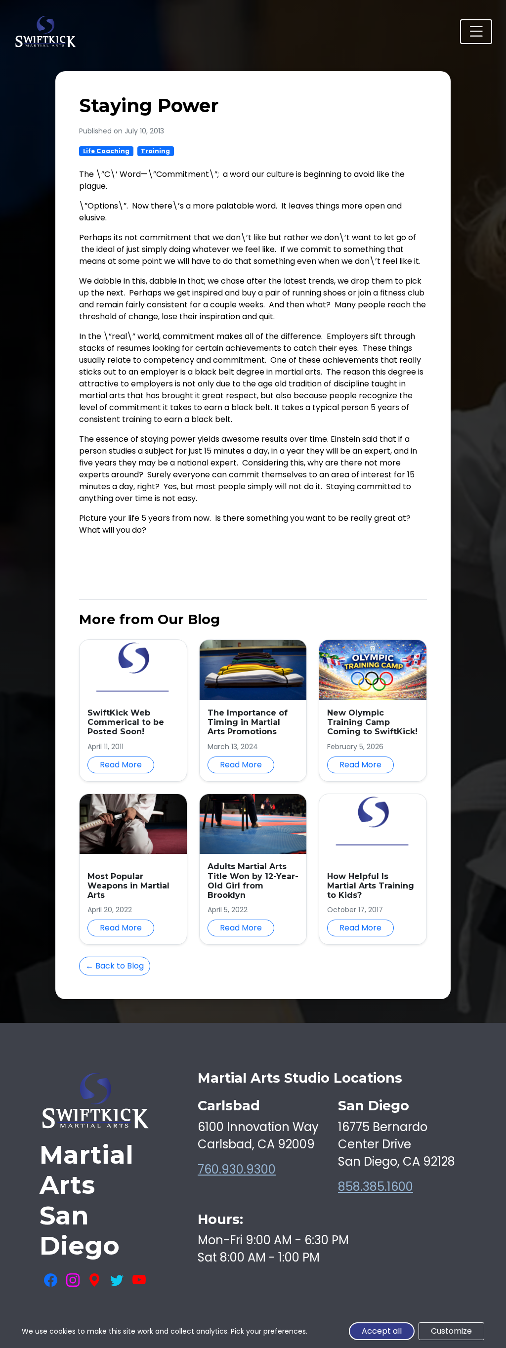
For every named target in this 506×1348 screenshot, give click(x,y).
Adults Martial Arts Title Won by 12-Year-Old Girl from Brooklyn (253, 881)
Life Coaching (106, 151)
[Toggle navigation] (476, 31)
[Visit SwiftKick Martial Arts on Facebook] (50, 1281)
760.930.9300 (237, 1169)
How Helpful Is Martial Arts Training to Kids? (370, 886)
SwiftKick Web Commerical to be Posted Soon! (125, 722)
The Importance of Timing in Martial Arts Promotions (248, 722)
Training (155, 151)
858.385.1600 (375, 1187)
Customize (451, 1331)
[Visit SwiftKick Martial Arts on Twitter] (117, 1281)
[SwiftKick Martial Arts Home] (45, 31)
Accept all (382, 1331)
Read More (121, 764)
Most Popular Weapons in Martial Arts (128, 886)
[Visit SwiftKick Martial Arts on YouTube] (139, 1281)
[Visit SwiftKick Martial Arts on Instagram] (73, 1281)
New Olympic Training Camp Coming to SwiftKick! (372, 722)
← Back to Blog (114, 965)
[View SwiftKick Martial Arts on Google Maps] (94, 1281)
